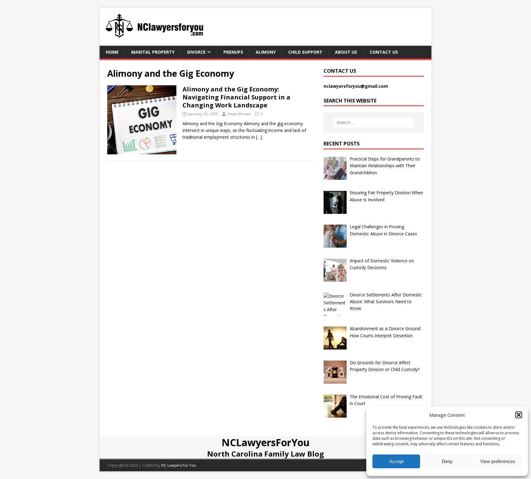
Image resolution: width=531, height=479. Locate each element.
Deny (447, 461)
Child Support (305, 52)
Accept (396, 461)
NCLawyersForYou (266, 442)
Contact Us (384, 52)
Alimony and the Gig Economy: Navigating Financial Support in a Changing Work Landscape (236, 97)
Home (112, 52)
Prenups (233, 52)
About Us (346, 52)
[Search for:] (373, 123)
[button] (519, 415)
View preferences (497, 461)
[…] (259, 137)
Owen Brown (239, 114)
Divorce (196, 52)
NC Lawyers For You (178, 465)
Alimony (266, 52)
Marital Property (153, 52)
